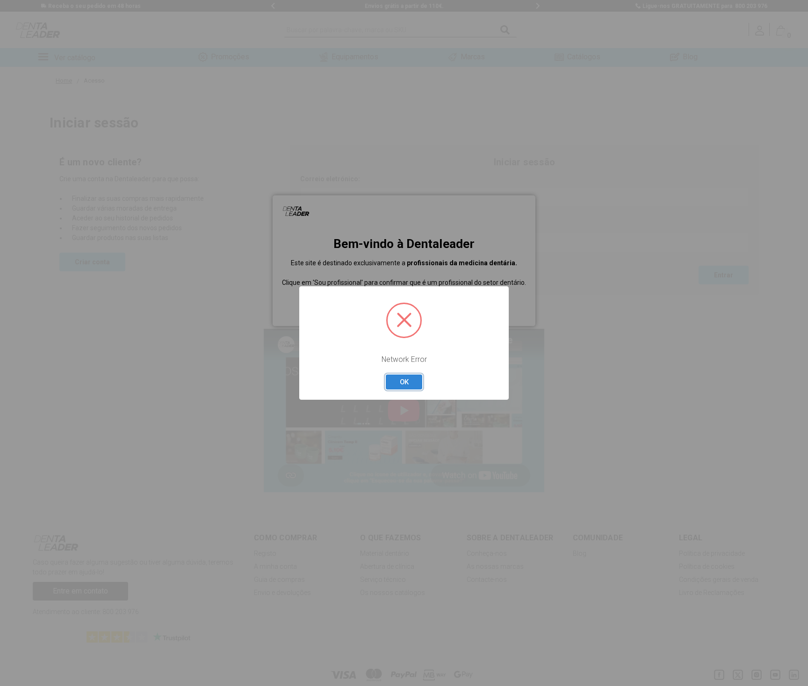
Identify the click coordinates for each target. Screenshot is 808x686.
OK (404, 382)
